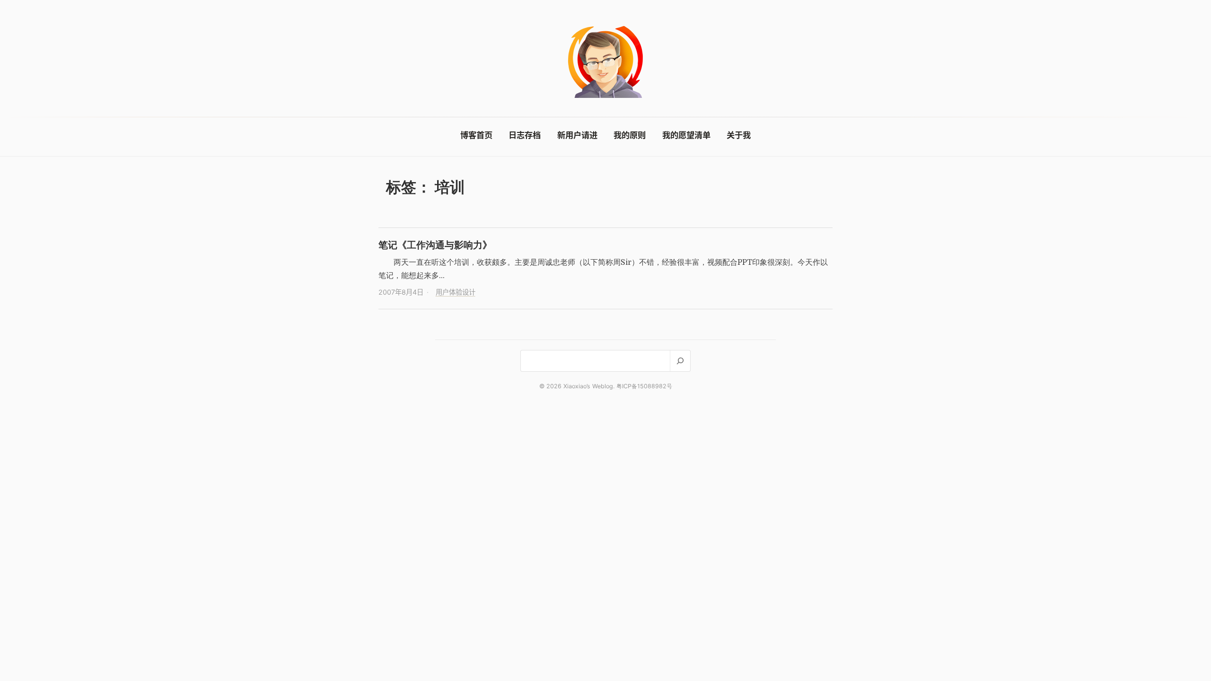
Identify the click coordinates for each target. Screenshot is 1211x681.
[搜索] (680, 360)
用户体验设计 (455, 292)
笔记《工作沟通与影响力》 (435, 245)
